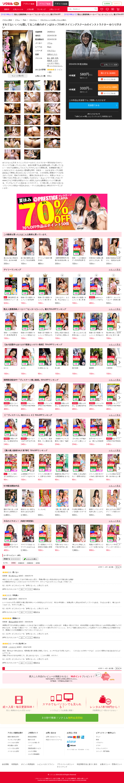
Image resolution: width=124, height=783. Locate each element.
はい (22, 589)
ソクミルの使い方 (33, 742)
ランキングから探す (14, 740)
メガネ (55, 61)
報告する (37, 589)
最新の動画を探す (13, 737)
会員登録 (107, 3)
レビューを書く (31, 559)
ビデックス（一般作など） (106, 733)
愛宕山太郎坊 (13, 622)
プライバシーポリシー (65, 764)
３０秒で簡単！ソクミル (62, 717)
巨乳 (56, 58)
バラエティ (99, 742)
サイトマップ (62, 767)
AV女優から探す (13, 745)
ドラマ (98, 745)
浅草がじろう (52, 54)
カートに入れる (108, 79)
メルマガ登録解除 (33, 754)
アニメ (98, 737)
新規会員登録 (32, 737)
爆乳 (52, 58)
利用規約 (15, 764)
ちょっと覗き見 (18, 76)
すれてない (51, 51)
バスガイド (13, 647)
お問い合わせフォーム (53, 737)
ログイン (117, 3)
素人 (48, 58)
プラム (49, 43)
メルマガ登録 (32, 751)
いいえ (30, 589)
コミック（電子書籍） (103, 751)
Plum (49, 47)
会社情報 (5, 764)
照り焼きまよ (13, 576)
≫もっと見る (114, 269)
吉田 (10, 599)
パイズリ (50, 63)
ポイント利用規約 (28, 764)
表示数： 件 (115, 567)
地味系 (49, 61)
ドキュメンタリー (102, 748)
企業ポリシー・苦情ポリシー (111, 764)
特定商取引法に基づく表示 (87, 764)
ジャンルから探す (13, 742)
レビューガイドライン (45, 764)
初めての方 (31, 740)
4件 (50, 72)
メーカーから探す (13, 751)
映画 (97, 740)
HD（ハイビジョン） (55, 66)
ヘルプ (30, 745)
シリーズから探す (13, 748)
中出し (57, 63)
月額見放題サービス (34, 748)
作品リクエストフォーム (54, 740)
